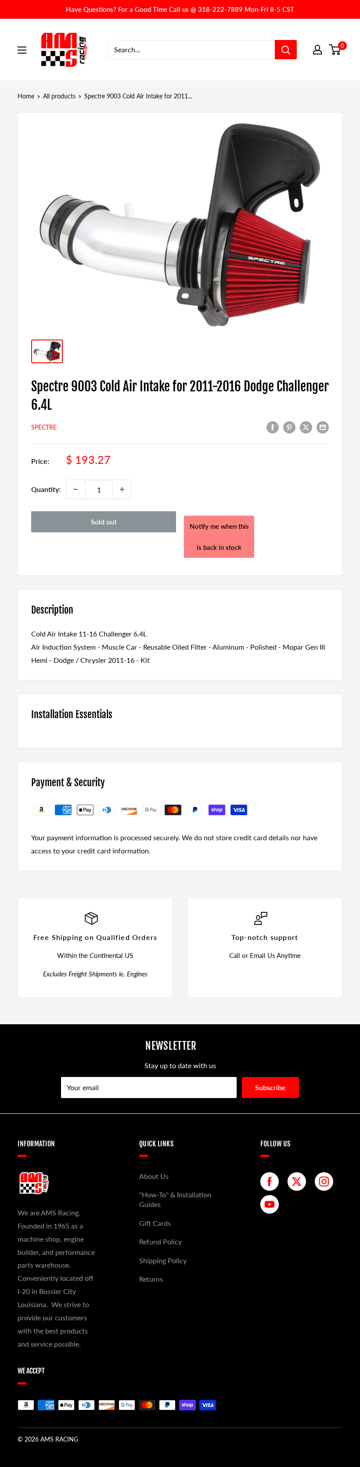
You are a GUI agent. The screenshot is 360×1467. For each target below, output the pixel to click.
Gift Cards (155, 1223)
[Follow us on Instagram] (326, 1181)
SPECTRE (44, 427)
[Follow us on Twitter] (299, 1181)
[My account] (317, 49)
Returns (151, 1279)
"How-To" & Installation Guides (175, 1199)
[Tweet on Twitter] (306, 427)
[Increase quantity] (122, 489)
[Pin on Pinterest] (289, 427)
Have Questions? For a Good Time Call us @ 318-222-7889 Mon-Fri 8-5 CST (180, 9)
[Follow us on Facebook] (271, 1181)
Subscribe (270, 1087)
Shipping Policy (163, 1260)
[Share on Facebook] (272, 427)
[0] (335, 49)
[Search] (286, 49)
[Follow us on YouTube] (271, 1204)
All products (59, 96)
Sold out (104, 521)
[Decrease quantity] (75, 489)
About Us (154, 1176)
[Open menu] (22, 50)
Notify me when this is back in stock (219, 536)
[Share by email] (323, 427)
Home (26, 96)
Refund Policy (160, 1241)
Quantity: (46, 489)
